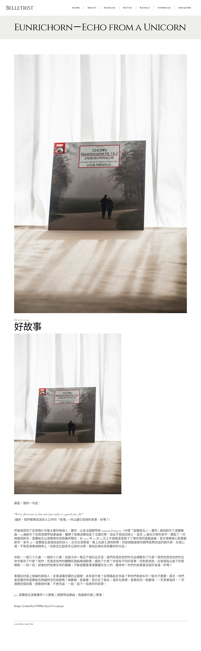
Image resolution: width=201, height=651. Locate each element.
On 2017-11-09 (21, 319)
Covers (19, 624)
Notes (29, 624)
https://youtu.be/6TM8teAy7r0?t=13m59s (39, 606)
